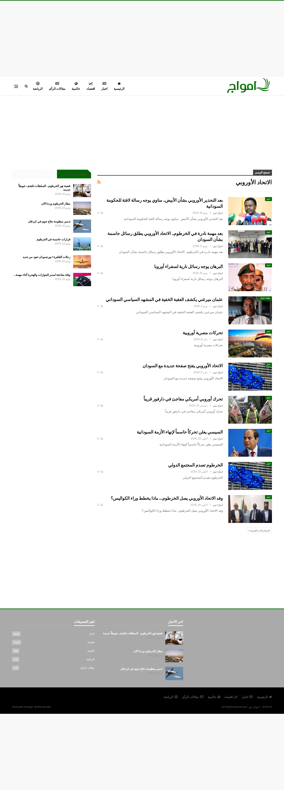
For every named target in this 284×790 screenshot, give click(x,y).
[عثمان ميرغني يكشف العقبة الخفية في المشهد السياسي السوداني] (250, 310)
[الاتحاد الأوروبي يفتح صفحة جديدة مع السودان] (250, 376)
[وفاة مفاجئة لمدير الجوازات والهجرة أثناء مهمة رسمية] (82, 279)
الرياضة (38, 88)
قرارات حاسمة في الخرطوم (53, 239)
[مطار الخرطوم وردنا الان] (82, 208)
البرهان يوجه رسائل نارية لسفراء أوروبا (188, 266)
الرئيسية (119, 88)
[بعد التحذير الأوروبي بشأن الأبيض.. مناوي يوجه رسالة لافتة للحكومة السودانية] (250, 211)
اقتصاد (90, 88)
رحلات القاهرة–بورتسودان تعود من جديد (46, 257)
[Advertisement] (142, 38)
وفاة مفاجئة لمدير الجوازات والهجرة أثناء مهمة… (42, 275)
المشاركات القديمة (260, 530)
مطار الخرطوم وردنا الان (55, 203)
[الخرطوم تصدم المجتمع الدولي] (250, 476)
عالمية (76, 88)
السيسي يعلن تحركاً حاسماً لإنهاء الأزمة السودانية (180, 432)
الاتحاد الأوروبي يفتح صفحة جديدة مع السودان (183, 366)
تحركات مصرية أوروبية (203, 333)
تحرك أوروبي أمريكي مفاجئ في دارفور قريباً (183, 399)
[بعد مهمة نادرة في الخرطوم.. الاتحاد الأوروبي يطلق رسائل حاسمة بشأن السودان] (250, 244)
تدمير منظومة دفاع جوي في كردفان (49, 221)
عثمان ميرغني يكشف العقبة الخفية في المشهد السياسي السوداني (164, 299)
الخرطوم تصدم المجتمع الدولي (195, 465)
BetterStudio (43, 707)
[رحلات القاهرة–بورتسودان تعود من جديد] (82, 261)
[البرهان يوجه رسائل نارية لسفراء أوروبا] (250, 277)
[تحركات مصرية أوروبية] (250, 343)
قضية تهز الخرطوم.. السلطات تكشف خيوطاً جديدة (44, 188)
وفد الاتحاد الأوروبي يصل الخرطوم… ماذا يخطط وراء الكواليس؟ (167, 498)
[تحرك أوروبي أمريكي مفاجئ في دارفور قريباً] (250, 410)
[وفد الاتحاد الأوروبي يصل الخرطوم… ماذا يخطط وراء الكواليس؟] (250, 509)
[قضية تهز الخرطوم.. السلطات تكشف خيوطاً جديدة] (82, 190)
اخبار (104, 88)
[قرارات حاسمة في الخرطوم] (82, 244)
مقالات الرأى (57, 88)
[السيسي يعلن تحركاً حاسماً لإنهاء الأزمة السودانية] (250, 443)
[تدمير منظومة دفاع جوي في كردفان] (82, 226)
